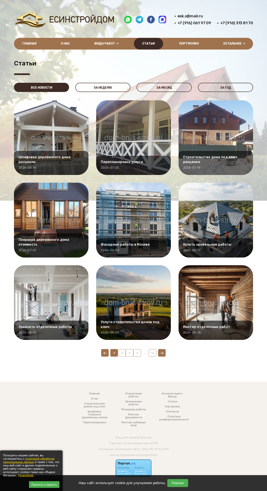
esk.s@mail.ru (190, 16)
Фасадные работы (133, 409)
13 (152, 353)
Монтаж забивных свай (133, 424)
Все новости (41, 87)
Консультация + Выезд (172, 395)
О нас (65, 43)
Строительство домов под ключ (94, 405)
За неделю (103, 87)
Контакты (172, 411)
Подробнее (26, 475)
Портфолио (189, 43)
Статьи (148, 43)
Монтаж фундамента (133, 416)
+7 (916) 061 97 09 (194, 22)
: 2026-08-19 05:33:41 (154, 449)
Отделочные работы (133, 395)
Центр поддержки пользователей (133, 455)
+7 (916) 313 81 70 (236, 22)
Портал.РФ (150, 443)
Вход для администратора (134, 437)
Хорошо (177, 483)
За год (225, 87)
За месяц (164, 87)
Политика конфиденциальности (174, 418)
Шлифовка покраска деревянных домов (94, 414)
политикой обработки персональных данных (28, 460)
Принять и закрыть (44, 484)
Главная (29, 43)
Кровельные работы (133, 403)
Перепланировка (94, 422)
